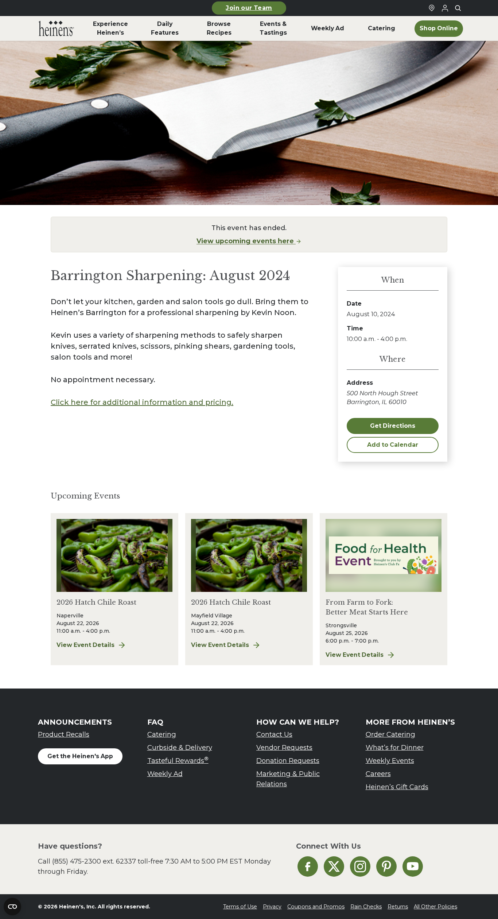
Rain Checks (366, 906)
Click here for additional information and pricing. (142, 402)
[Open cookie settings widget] (12, 906)
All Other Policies (435, 906)
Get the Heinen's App (80, 756)
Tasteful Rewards (178, 760)
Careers (378, 773)
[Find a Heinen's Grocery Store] (432, 8)
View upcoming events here (246, 241)
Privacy (272, 906)
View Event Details (97, 645)
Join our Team (249, 7)
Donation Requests (287, 760)
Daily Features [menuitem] (165, 28)
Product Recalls (63, 734)
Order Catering (390, 734)
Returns (398, 906)
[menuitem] (56, 28)
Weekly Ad (165, 773)
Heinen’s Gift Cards (397, 787)
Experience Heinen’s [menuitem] (110, 28)
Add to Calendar (392, 444)
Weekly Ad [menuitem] (327, 28)
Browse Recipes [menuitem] (219, 28)
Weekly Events (390, 760)
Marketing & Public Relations (288, 778)
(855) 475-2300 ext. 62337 (94, 861)
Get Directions (392, 425)
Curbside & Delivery (179, 747)
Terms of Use (240, 906)
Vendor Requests (284, 747)
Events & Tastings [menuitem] (273, 28)
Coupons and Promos (316, 906)
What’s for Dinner (395, 747)
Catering (161, 734)
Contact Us (274, 734)
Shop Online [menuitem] (439, 28)
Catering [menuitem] (381, 28)
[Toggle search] (458, 8)
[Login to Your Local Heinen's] (445, 8)
